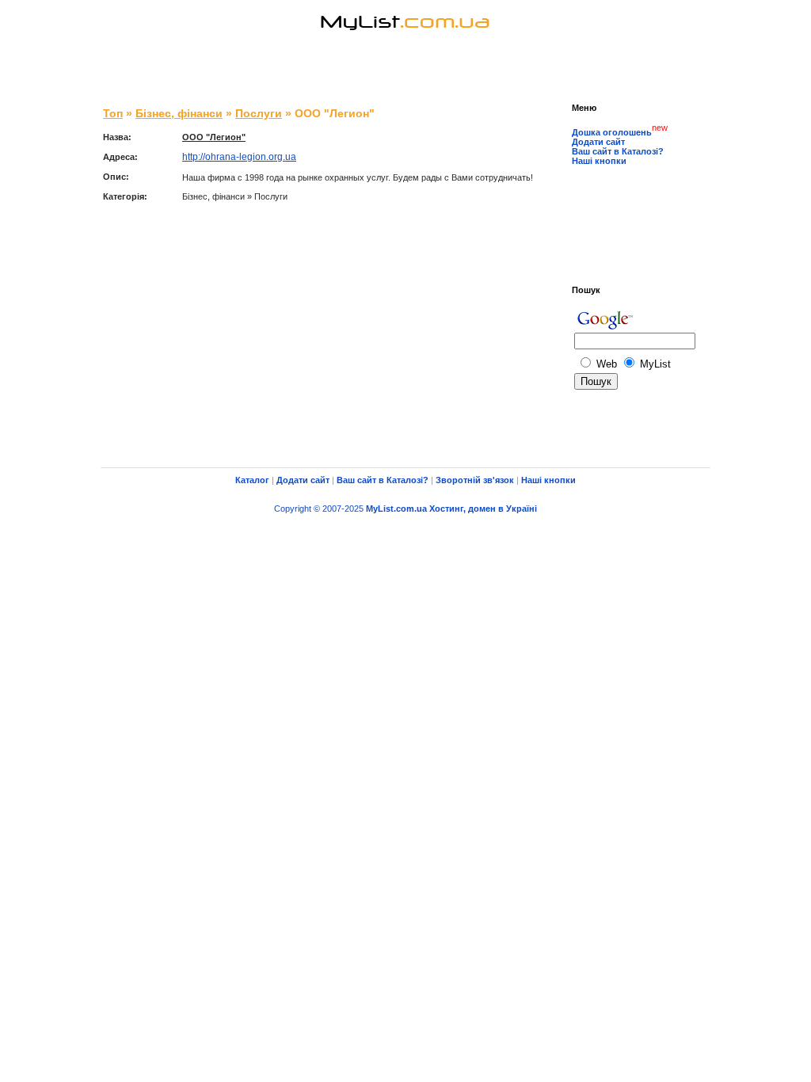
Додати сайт (598, 142)
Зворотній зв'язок (475, 480)
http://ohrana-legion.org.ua (239, 156)
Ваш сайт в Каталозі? (618, 151)
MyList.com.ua (396, 508)
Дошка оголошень (612, 132)
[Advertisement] (405, 71)
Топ (113, 113)
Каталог (252, 480)
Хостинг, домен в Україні (483, 508)
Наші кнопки (599, 161)
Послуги (258, 113)
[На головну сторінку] (405, 43)
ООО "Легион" (214, 137)
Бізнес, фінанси (179, 113)
